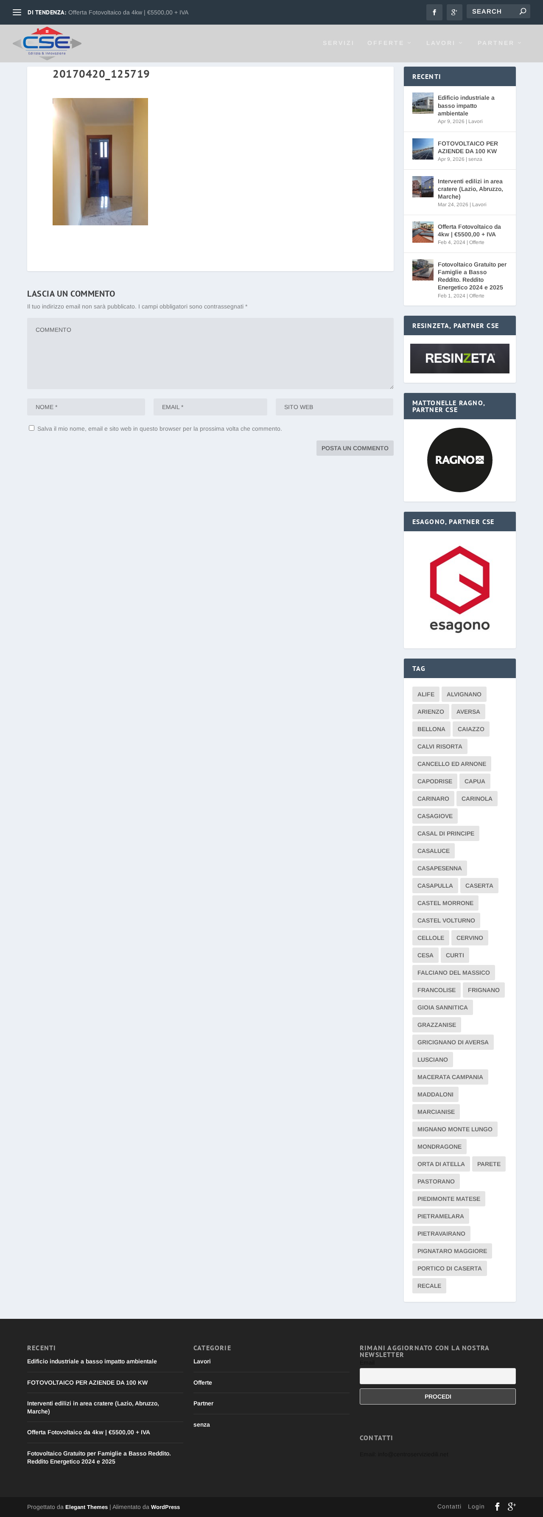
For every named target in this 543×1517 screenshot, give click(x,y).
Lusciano (432, 1059)
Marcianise (436, 1111)
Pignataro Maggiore (452, 1251)
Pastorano (436, 1181)
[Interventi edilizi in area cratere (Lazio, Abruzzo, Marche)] (423, 186)
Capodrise (434, 781)
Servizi (339, 42)
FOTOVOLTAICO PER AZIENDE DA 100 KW (468, 147)
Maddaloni (435, 1094)
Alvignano (464, 694)
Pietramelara (440, 1216)
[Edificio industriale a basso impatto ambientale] (423, 103)
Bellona (431, 729)
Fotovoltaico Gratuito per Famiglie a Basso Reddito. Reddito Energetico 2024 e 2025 (472, 276)
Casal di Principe (445, 833)
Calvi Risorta (439, 746)
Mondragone (439, 1146)
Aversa (468, 711)
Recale (429, 1285)
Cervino (469, 937)
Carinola (477, 798)
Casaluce (433, 850)
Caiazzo (471, 729)
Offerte (385, 42)
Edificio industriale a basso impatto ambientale (466, 105)
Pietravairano (441, 1233)
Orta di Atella (441, 1164)
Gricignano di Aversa (453, 1042)
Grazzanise (436, 1024)
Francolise (436, 990)
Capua (475, 781)
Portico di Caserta (449, 1268)
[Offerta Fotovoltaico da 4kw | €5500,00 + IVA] (423, 232)
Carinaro (433, 798)
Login (476, 1506)
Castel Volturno (446, 920)
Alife (425, 694)
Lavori (441, 42)
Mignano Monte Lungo (455, 1129)
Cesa (425, 955)
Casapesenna (439, 868)
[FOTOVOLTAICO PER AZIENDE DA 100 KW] (423, 149)
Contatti (449, 1506)
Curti (455, 955)
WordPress (165, 1507)
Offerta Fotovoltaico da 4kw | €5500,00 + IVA (128, 12)
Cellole (430, 937)
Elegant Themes (86, 1507)
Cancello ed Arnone (451, 763)
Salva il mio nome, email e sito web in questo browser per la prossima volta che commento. (159, 428)
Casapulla (435, 885)
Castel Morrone (445, 903)
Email (367, 1362)
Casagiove (435, 816)
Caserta (479, 885)
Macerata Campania (450, 1077)
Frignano (484, 990)
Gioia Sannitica (442, 1007)
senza (475, 159)
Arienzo (430, 711)
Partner (496, 42)
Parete (489, 1164)
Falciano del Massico (453, 972)
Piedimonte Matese (448, 1198)
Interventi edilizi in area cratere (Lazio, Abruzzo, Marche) (470, 189)
